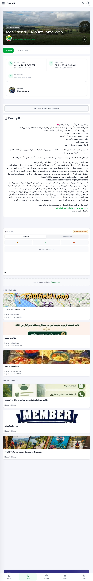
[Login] (88, 3)
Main (10, 50)
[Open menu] (3, 3)
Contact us (55, 282)
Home (9, 578)
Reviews (26, 237)
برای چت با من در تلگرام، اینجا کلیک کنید (72, 208)
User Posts (24, 50)
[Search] (83, 3)
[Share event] (84, 39)
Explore (46, 578)
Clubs (28, 578)
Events (65, 578)
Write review (67, 237)
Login (83, 578)
